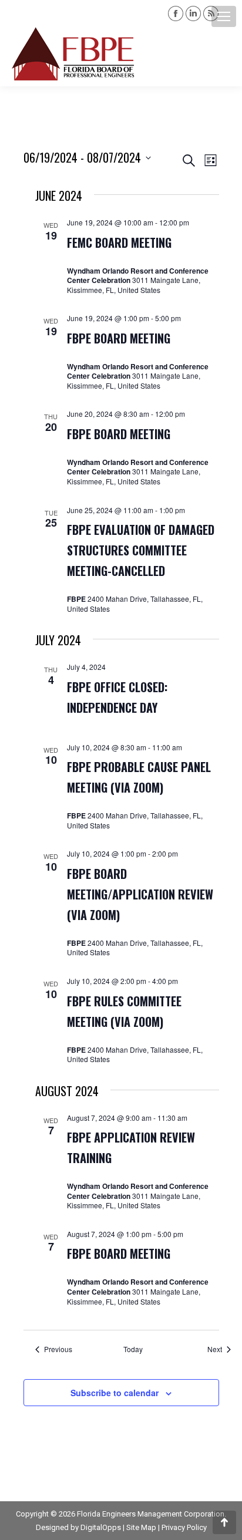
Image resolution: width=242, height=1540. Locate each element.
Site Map (141, 1527)
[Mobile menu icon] (223, 16)
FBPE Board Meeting (118, 338)
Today (133, 1349)
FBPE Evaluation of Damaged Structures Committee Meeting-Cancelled (140, 550)
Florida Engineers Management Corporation (150, 1513)
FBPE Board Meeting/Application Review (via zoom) (140, 894)
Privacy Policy (184, 1527)
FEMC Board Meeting (119, 242)
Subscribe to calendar (114, 1393)
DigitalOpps (100, 1527)
